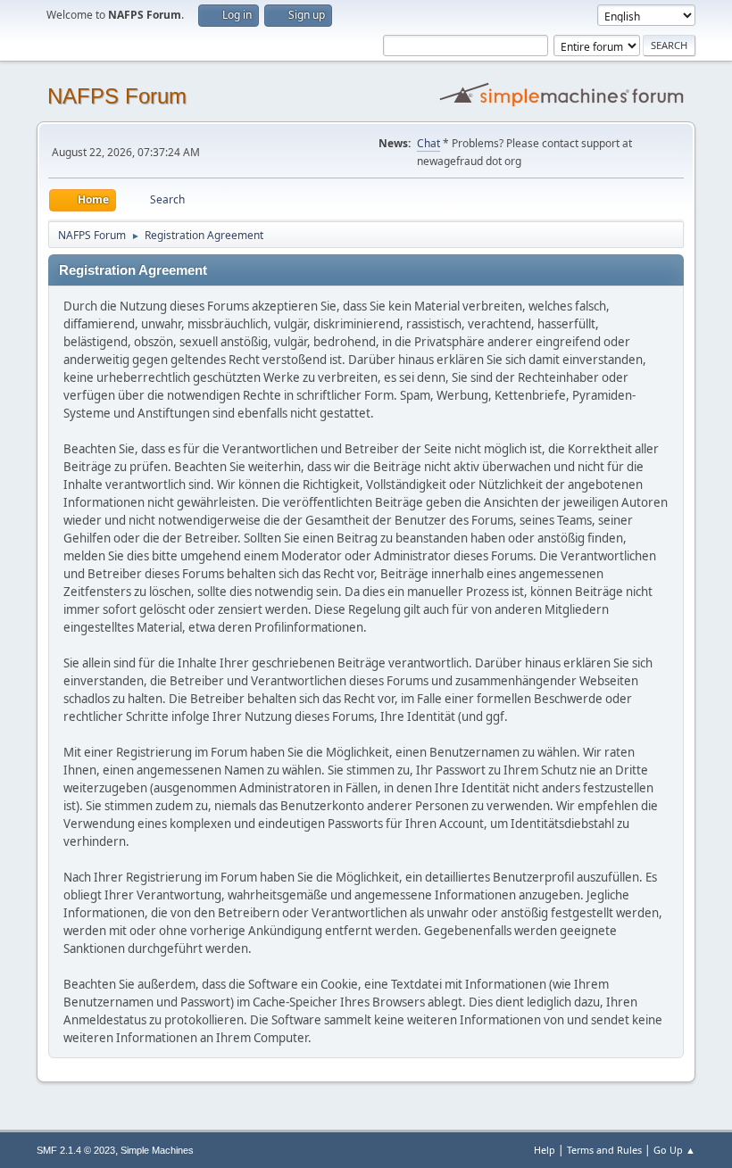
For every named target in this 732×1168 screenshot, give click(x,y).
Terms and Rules (604, 1149)
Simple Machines (157, 1150)
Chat (428, 143)
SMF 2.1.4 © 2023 (76, 1150)
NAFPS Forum (117, 96)
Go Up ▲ (674, 1149)
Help (544, 1149)
